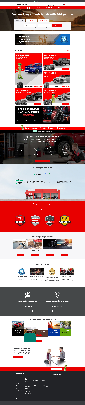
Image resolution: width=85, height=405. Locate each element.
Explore (20, 255)
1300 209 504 (51, 5)
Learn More (49, 402)
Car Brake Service (27, 388)
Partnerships (35, 383)
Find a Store (39, 7)
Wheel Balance (27, 381)
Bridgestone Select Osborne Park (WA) (44, 383)
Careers (34, 385)
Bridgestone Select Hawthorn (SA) (44, 381)
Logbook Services (27, 386)
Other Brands (18, 383)
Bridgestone (18, 381)
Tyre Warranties (18, 388)
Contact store (57, 369)
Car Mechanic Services (28, 391)
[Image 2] (27, 295)
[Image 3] (57, 295)
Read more (18, 357)
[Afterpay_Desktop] (42, 131)
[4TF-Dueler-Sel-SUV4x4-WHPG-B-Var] (56, 62)
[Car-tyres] (20, 244)
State (39, 23)
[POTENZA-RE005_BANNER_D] (42, 115)
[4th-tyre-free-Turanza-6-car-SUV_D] (28, 70)
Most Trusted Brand (22, 276)
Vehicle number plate (28, 23)
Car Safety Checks (28, 393)
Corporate (59, 7)
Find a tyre (18, 380)
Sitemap (53, 384)
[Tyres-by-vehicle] (64, 244)
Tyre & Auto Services (29, 8)
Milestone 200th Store (67, 276)
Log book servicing (50, 155)
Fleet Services (27, 383)
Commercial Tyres (19, 390)
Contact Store (42, 338)
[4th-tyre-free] (56, 79)
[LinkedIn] (19, 398)
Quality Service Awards (52, 277)
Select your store (51, 3)
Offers (17, 385)
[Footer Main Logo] (20, 374)
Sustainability (35, 381)
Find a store (54, 378)
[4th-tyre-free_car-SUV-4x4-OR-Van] (28, 97)
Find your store (57, 310)
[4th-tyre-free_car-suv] (56, 97)
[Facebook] (16, 398)
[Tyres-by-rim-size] (50, 244)
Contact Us (54, 380)
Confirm (58, 402)
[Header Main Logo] (22, 4)
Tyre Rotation (27, 389)
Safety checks (64, 155)
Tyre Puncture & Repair (28, 384)
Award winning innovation (37, 276)
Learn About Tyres (49, 7)
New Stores (44, 378)
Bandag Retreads (19, 392)
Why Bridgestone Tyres (36, 380)
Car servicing (20, 155)
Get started (27, 310)
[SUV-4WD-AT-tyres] (35, 244)
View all (68, 50)
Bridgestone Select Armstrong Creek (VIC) (45, 386)
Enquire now (42, 161)
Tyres (19, 7)
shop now (47, 1)
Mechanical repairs (35, 155)
